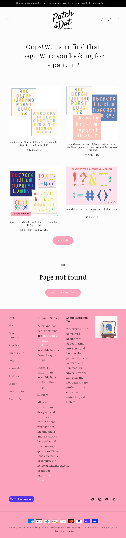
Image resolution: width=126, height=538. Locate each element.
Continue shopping (63, 292)
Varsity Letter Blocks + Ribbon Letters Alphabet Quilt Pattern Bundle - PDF (34, 143)
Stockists (14, 376)
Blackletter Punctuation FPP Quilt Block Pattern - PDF (92, 211)
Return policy (16, 352)
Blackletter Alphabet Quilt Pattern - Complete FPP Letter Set (34, 223)
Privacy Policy (17, 391)
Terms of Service (18, 399)
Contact (13, 383)
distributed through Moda (47, 340)
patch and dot (22, 527)
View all (63, 240)
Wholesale (14, 368)
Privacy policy (73, 527)
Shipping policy (109, 527)
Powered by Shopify (39, 527)
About (12, 325)
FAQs (11, 360)
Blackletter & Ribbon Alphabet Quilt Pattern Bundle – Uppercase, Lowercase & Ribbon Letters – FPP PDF (91, 147)
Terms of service (91, 527)
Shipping (14, 345)
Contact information (64, 531)
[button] (7, 19)
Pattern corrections (15, 335)
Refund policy (57, 527)
